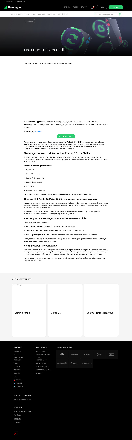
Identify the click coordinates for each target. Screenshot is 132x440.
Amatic (38, 131)
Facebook (17, 415)
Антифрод (39, 373)
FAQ (15, 376)
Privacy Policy (40, 363)
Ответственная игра (43, 370)
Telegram (17, 422)
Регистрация (40, 351)
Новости (17, 351)
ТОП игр (17, 363)
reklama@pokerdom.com (22, 399)
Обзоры (17, 366)
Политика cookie (41, 366)
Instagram (17, 419)
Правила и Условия (42, 354)
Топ (11, 14)
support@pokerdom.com (22, 411)
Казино (67, 7)
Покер (75, 7)
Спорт (83, 7)
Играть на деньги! (66, 136)
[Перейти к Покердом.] (4, 1)
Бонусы (17, 373)
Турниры (17, 370)
